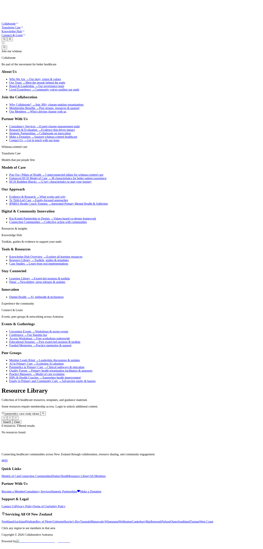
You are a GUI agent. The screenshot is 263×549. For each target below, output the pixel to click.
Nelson (166, 521)
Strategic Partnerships (64, 491)
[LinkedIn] (6, 461)
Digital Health (60, 476)
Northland (8, 521)
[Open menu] (10, 39)
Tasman (194, 521)
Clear (17, 422)
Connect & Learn (12, 35)
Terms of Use (41, 506)
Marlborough (154, 521)
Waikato (31, 521)
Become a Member (13, 491)
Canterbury (139, 521)
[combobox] (4, 418)
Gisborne (58, 521)
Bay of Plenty (44, 521)
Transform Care (11, 27)
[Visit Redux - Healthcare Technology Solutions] (43, 541)
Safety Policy (57, 506)
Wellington (125, 521)
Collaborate (9, 23)
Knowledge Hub (12, 31)
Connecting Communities (35, 476)
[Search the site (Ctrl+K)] (4, 47)
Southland (184, 521)
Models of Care (11, 476)
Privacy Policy (24, 506)
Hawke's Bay (72, 521)
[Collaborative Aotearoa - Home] (30, 19)
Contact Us (8, 506)
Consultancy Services (38, 491)
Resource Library (79, 476)
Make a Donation (90, 491)
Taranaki (85, 521)
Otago (174, 521)
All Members (98, 476)
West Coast (206, 521)
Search (7, 422)
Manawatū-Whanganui (105, 521)
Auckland (20, 521)
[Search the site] (4, 39)
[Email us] (3, 461)
